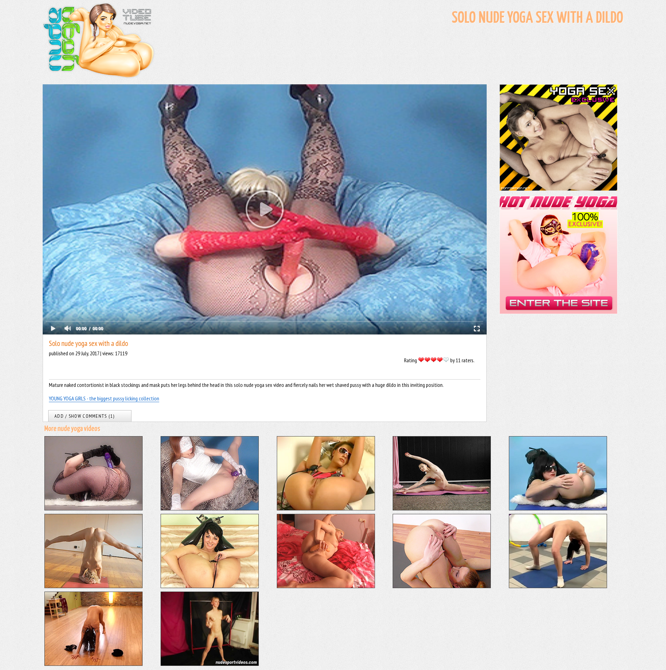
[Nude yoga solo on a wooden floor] (93, 663)
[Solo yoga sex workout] (442, 586)
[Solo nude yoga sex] (326, 508)
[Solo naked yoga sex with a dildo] (210, 508)
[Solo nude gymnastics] (442, 508)
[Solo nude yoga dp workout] (558, 508)
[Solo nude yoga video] (210, 586)
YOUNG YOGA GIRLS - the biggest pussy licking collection (104, 398)
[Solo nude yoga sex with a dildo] (93, 508)
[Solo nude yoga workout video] (210, 663)
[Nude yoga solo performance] (93, 586)
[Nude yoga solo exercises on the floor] (558, 586)
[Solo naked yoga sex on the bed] (326, 586)
